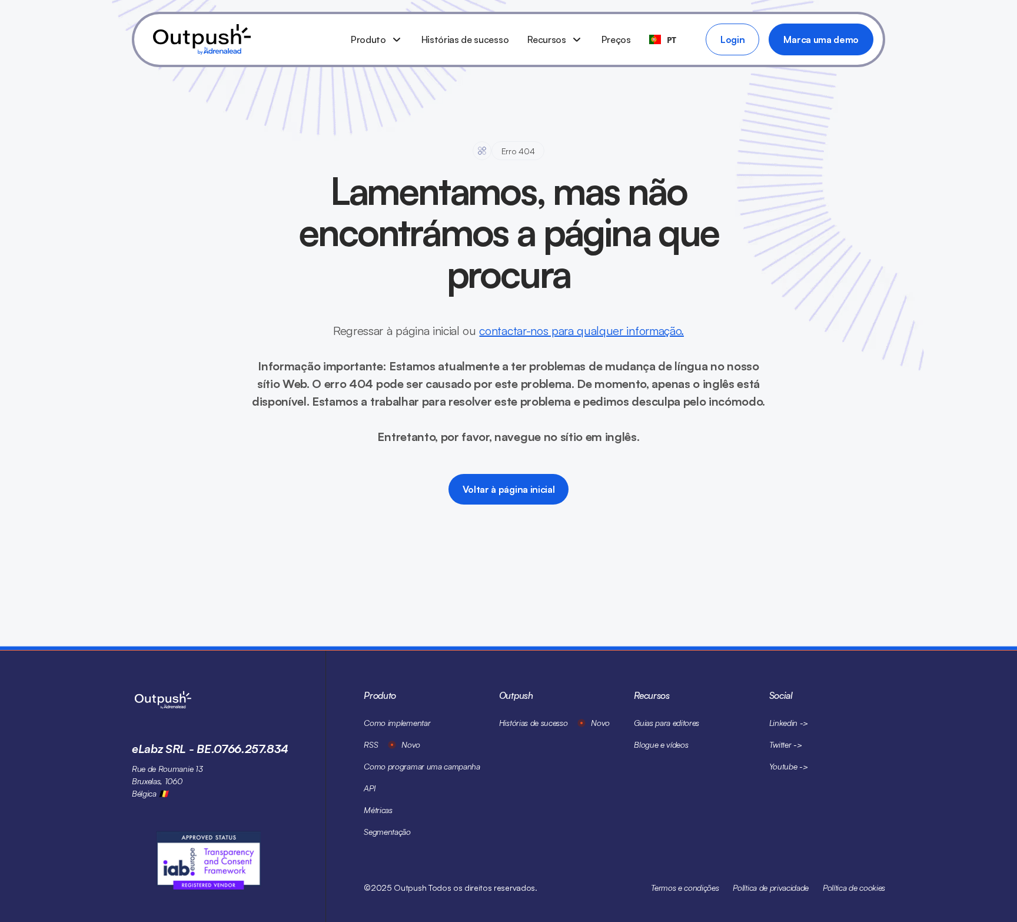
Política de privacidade (771, 888)
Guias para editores (666, 723)
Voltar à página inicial (509, 489)
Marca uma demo (821, 39)
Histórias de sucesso (465, 39)
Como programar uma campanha (422, 766)
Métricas (378, 810)
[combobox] (662, 39)
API (369, 788)
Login (732, 39)
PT (671, 39)
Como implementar (397, 723)
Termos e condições (685, 888)
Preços (616, 39)
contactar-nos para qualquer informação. (581, 330)
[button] (376, 39)
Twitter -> (785, 744)
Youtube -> (788, 766)
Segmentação (387, 832)
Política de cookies (854, 888)
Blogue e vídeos (661, 744)
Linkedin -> (788, 723)
